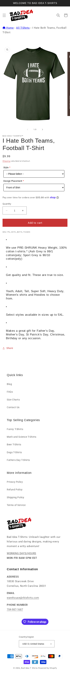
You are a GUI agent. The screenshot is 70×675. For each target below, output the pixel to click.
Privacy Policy (15, 481)
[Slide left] (27, 129)
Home (10, 27)
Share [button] (9, 348)
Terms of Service (16, 505)
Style (5, 167)
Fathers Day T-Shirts (18, 460)
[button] (4, 15)
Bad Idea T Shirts (29, 668)
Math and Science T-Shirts (21, 436)
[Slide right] (42, 129)
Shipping (6, 161)
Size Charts (13, 399)
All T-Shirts (23, 27)
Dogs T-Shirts (14, 452)
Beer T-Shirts (14, 444)
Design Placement (12, 181)
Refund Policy (15, 489)
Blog (9, 384)
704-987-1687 (15, 609)
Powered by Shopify (47, 668)
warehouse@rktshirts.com (23, 597)
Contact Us (13, 407)
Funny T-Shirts (15, 429)
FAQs (10, 391)
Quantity (7, 204)
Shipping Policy (15, 497)
